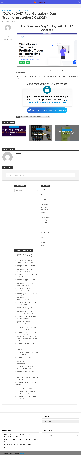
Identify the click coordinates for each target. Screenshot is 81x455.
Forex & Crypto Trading (9, 10)
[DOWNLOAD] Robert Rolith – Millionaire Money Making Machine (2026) (25, 322)
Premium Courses (22, 10)
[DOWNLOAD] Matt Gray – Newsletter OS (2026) (67, 133)
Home (3, 6)
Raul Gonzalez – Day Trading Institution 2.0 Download (35, 116)
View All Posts (74, 149)
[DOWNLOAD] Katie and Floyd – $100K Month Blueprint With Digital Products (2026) (27, 338)
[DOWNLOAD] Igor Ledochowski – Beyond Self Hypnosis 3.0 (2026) (40, 132)
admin (7, 32)
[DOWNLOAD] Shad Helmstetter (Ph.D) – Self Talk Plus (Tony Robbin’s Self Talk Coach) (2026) (27, 377)
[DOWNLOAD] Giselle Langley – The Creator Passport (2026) (21, 447)
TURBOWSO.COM (23, 453)
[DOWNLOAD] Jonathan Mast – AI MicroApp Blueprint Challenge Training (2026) (14, 130)
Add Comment (8, 39)
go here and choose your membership (48, 101)
